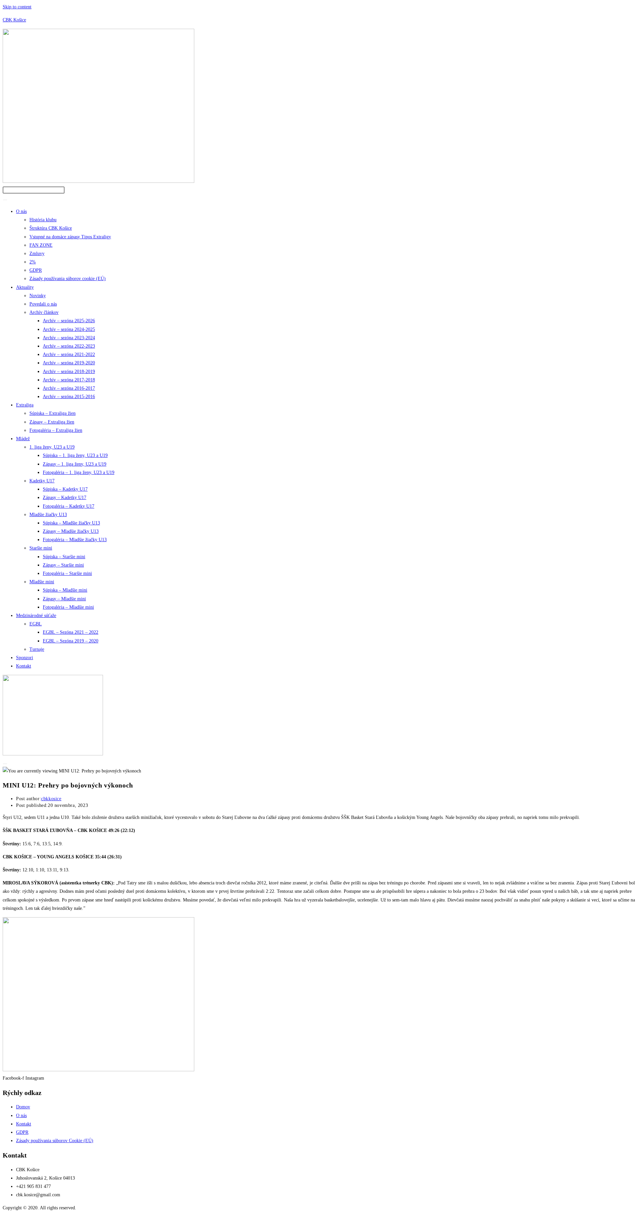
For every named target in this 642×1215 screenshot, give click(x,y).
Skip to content (17, 6)
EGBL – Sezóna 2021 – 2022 (70, 632)
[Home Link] (53, 753)
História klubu (43, 219)
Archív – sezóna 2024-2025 (69, 329)
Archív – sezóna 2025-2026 (69, 320)
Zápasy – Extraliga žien (51, 421)
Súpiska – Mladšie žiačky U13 (71, 522)
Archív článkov (44, 312)
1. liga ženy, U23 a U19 (52, 447)
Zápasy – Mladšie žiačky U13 (71, 531)
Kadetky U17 (42, 480)
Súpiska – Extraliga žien (52, 413)
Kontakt (23, 666)
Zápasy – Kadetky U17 (64, 497)
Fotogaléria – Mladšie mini (68, 607)
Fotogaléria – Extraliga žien (55, 430)
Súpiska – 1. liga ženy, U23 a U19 (75, 455)
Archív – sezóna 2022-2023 (69, 346)
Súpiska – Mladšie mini (65, 590)
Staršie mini (40, 548)
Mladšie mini (41, 581)
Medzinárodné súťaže (36, 615)
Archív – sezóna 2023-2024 (69, 337)
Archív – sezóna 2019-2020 (69, 362)
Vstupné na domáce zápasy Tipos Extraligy (70, 236)
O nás (21, 211)
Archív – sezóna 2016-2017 (69, 388)
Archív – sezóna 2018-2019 (69, 371)
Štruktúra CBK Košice (50, 228)
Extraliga (24, 404)
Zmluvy (36, 253)
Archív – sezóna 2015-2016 (69, 396)
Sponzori (24, 657)
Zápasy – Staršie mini (63, 565)
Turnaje (36, 649)
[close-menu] (5, 763)
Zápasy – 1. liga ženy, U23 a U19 (74, 464)
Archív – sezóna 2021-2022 (69, 354)
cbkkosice (51, 798)
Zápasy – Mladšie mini (64, 598)
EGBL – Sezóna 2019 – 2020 (70, 640)
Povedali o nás (43, 304)
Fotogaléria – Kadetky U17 (68, 506)
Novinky (37, 295)
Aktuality (25, 287)
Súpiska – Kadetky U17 (65, 489)
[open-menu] (5, 200)
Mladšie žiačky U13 (48, 514)
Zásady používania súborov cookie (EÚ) (67, 278)
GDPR (35, 270)
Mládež (23, 438)
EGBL (35, 623)
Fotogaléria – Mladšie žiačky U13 (75, 539)
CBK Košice (14, 19)
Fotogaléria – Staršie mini (67, 573)
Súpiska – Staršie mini (64, 556)
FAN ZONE (40, 245)
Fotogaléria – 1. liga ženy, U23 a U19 (78, 472)
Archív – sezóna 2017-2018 (69, 379)
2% (32, 261)
